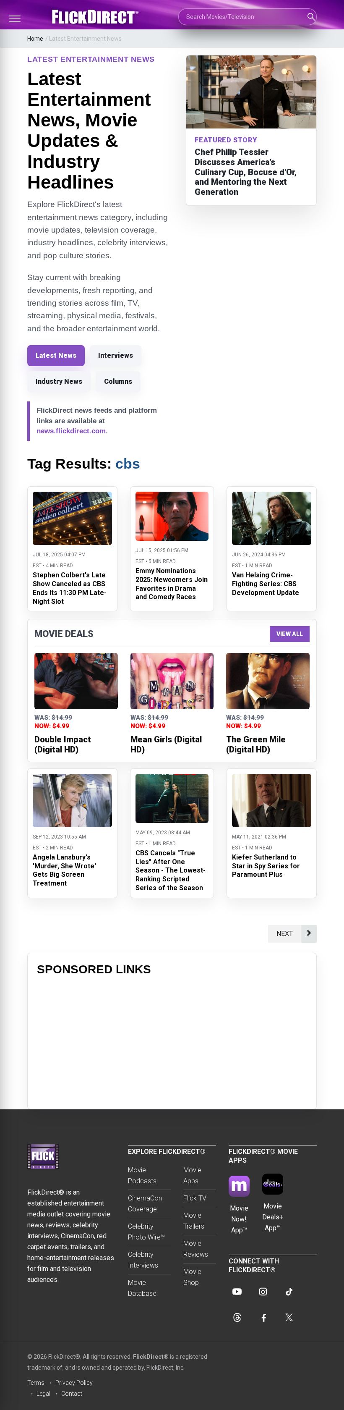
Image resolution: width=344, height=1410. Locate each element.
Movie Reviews (195, 1249)
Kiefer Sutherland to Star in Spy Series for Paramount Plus (266, 866)
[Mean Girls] (172, 681)
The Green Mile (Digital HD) (256, 744)
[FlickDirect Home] (96, 17)
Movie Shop (192, 1277)
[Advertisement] (172, 1041)
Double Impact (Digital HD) (62, 744)
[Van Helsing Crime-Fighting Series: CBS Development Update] (271, 497)
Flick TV (194, 1198)
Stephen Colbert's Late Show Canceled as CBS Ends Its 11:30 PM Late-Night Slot (70, 588)
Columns (118, 381)
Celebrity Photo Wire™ (146, 1231)
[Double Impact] (76, 681)
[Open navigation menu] (14, 19)
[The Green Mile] (268, 681)
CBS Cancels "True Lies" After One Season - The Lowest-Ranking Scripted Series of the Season (171, 870)
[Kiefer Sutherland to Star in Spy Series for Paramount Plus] (271, 779)
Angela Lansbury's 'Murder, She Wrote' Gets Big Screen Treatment (64, 870)
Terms (35, 1382)
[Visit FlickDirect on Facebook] (263, 1317)
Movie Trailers (193, 1220)
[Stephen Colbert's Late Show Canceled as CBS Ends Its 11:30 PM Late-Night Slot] (72, 497)
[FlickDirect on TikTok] (289, 1291)
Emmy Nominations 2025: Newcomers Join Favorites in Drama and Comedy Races (172, 584)
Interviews (115, 355)
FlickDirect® (151, 1356)
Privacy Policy (74, 1382)
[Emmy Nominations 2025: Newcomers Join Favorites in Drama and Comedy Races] (172, 497)
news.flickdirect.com (71, 431)
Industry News (59, 381)
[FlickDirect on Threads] (237, 1317)
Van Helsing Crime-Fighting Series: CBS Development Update (265, 584)
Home (35, 38)
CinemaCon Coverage (145, 1203)
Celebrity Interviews (143, 1259)
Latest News (56, 355)
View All (289, 634)
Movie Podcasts (142, 1175)
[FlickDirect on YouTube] (237, 1291)
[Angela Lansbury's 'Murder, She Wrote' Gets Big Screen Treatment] (72, 779)
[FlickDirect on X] (289, 1317)
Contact (71, 1393)
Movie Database (142, 1288)
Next (284, 934)
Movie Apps (192, 1175)
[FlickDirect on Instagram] (263, 1291)
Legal (43, 1393)
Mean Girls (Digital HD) (166, 744)
